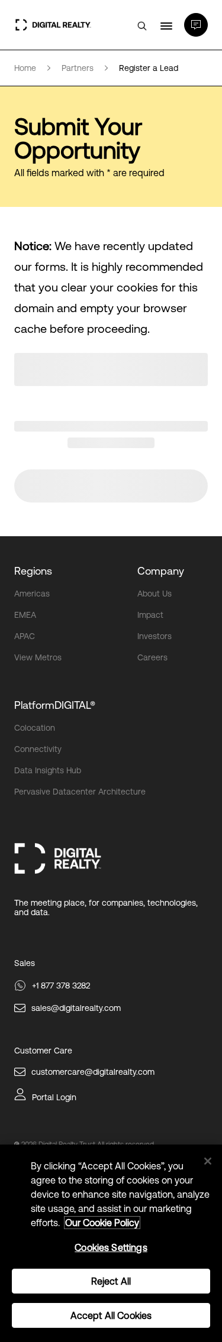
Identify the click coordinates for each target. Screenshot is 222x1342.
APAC (24, 636)
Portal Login (54, 1097)
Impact (150, 615)
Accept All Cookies (111, 1315)
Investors (154, 636)
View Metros (38, 657)
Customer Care (43, 1050)
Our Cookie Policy (102, 1222)
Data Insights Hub (47, 770)
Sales (24, 963)
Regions (33, 571)
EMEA (25, 615)
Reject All (111, 1281)
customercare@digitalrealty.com (93, 1072)
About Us (154, 593)
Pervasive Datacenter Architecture (80, 791)
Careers (152, 657)
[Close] (208, 1161)
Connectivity (38, 749)
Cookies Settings (111, 1247)
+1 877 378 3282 (61, 985)
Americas (32, 593)
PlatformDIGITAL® (54, 705)
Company (160, 571)
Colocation (34, 727)
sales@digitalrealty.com (76, 1008)
